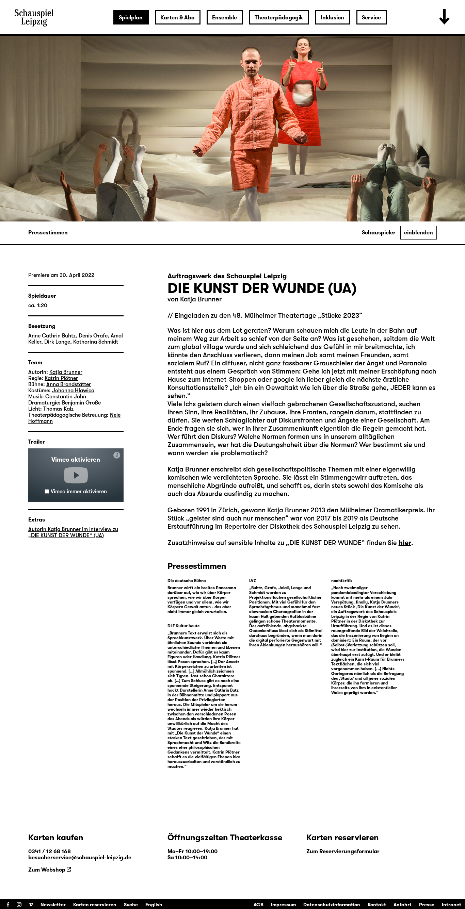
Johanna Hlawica (73, 390)
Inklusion (332, 18)
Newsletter (53, 904)
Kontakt (377, 904)
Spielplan (131, 18)
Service (371, 18)
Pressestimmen (48, 233)
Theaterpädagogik (279, 18)
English (153, 904)
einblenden (418, 233)
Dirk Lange (57, 342)
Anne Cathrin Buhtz (52, 336)
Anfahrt (403, 904)
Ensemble (224, 18)
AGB (258, 904)
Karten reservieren (94, 904)
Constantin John (65, 397)
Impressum (283, 904)
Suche (131, 904)
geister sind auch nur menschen (237, 518)
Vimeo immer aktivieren (79, 492)
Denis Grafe (93, 336)
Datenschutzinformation (331, 904)
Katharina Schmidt (95, 342)
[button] (76, 475)
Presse (426, 904)
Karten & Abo (177, 18)
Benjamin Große (81, 403)
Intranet (451, 904)
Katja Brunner (201, 299)
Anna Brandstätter (68, 384)
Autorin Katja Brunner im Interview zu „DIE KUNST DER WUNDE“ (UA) (73, 532)
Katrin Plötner (61, 378)
